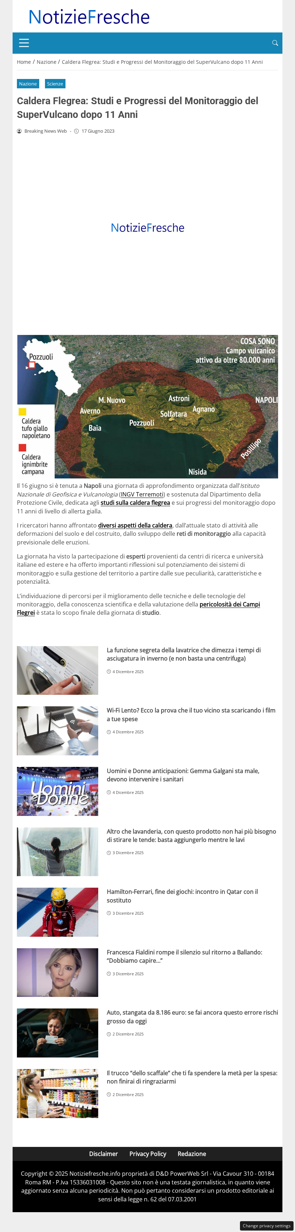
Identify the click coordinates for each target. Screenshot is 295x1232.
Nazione (28, 83)
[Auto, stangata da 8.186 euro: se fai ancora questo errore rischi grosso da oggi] (57, 1032)
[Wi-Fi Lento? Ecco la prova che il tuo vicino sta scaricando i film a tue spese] (57, 730)
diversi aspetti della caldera (135, 525)
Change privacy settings (267, 1226)
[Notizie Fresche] (89, 15)
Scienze (55, 83)
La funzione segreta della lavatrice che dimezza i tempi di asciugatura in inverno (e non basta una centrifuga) (184, 654)
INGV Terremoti (142, 494)
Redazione (192, 1154)
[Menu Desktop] (24, 42)
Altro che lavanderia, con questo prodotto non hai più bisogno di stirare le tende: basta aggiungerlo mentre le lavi (191, 835)
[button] (275, 43)
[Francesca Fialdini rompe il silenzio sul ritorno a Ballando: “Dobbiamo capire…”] (57, 972)
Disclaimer (103, 1154)
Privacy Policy (148, 1154)
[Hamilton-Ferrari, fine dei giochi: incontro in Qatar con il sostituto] (57, 912)
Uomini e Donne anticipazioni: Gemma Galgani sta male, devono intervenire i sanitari (183, 775)
